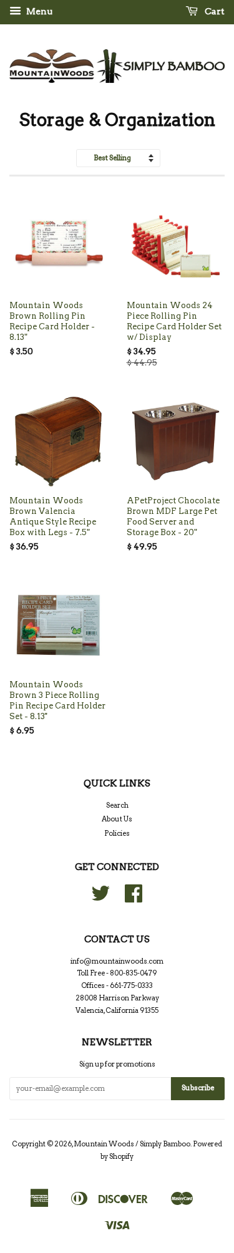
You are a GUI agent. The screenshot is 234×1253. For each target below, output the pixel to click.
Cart (214, 11)
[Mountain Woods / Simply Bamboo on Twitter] (100, 898)
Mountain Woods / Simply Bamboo (132, 1143)
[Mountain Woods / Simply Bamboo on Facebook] (133, 898)
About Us (117, 819)
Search (117, 805)
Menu (38, 11)
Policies (117, 833)
